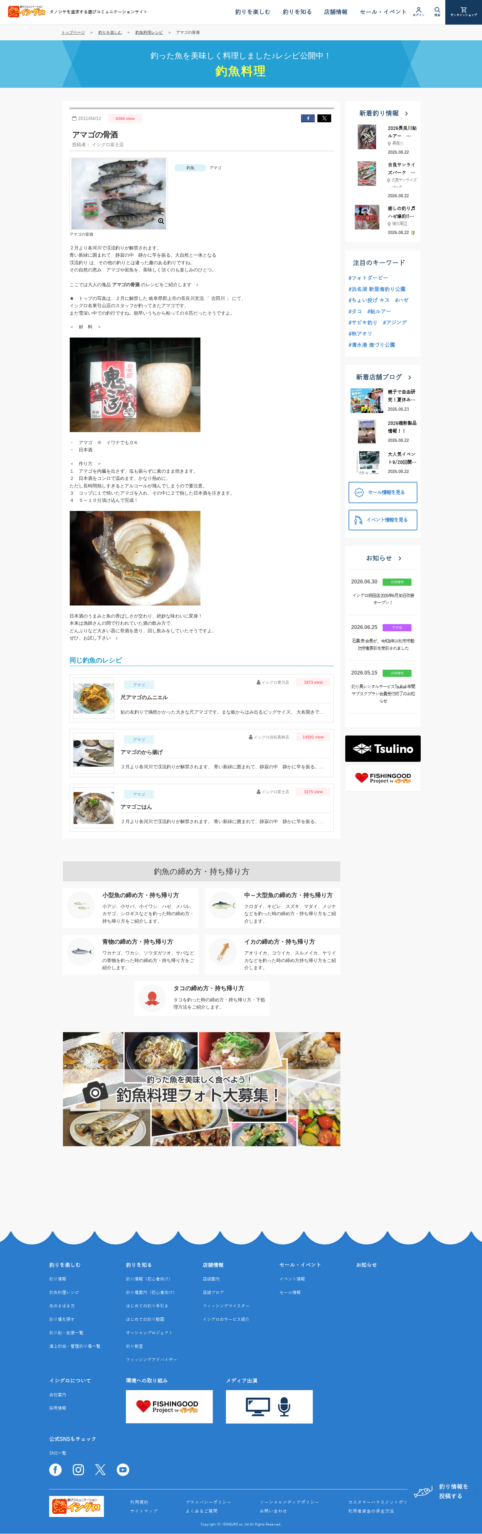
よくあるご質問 (202, 1511)
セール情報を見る (386, 493)
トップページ (73, 32)
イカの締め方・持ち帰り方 (279, 941)
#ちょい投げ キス (369, 301)
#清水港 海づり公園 (372, 345)
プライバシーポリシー (208, 1502)
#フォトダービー (368, 278)
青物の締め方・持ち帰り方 (137, 941)
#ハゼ (402, 301)
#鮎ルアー (379, 312)
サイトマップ (144, 1511)
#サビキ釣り (363, 323)
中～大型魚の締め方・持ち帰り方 (288, 895)
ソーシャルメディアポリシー (289, 1502)
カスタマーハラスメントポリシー (382, 1502)
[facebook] (308, 118)
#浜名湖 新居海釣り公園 (377, 289)
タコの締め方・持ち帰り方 (208, 988)
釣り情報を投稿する (454, 1492)
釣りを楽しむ (110, 32)
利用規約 (139, 1502)
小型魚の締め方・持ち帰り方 (140, 895)
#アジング (395, 323)
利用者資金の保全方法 (371, 1511)
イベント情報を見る (387, 520)
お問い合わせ (273, 1511)
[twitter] (324, 118)
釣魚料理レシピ (149, 32)
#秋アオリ (360, 334)
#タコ (355, 312)
